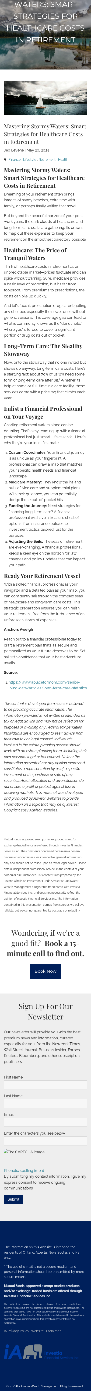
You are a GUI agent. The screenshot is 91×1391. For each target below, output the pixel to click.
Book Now (45, 971)
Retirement (47, 159)
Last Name (13, 1096)
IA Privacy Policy (17, 1331)
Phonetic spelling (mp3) (24, 1170)
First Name (13, 1077)
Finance (15, 159)
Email (9, 1114)
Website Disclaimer (46, 1331)
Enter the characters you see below (34, 1133)
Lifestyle (29, 159)
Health (63, 159)
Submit (13, 1199)
